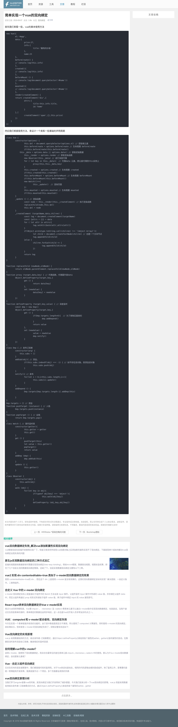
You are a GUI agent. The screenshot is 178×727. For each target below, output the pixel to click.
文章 (62, 4)
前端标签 (56, 715)
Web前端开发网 (26, 721)
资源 (41, 4)
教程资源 (46, 715)
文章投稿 (154, 14)
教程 (73, 4)
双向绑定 (41, 20)
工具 (51, 4)
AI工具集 (67, 715)
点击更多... (66, 695)
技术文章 (35, 715)
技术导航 (14, 715)
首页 (30, 4)
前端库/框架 (79, 715)
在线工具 (25, 715)
